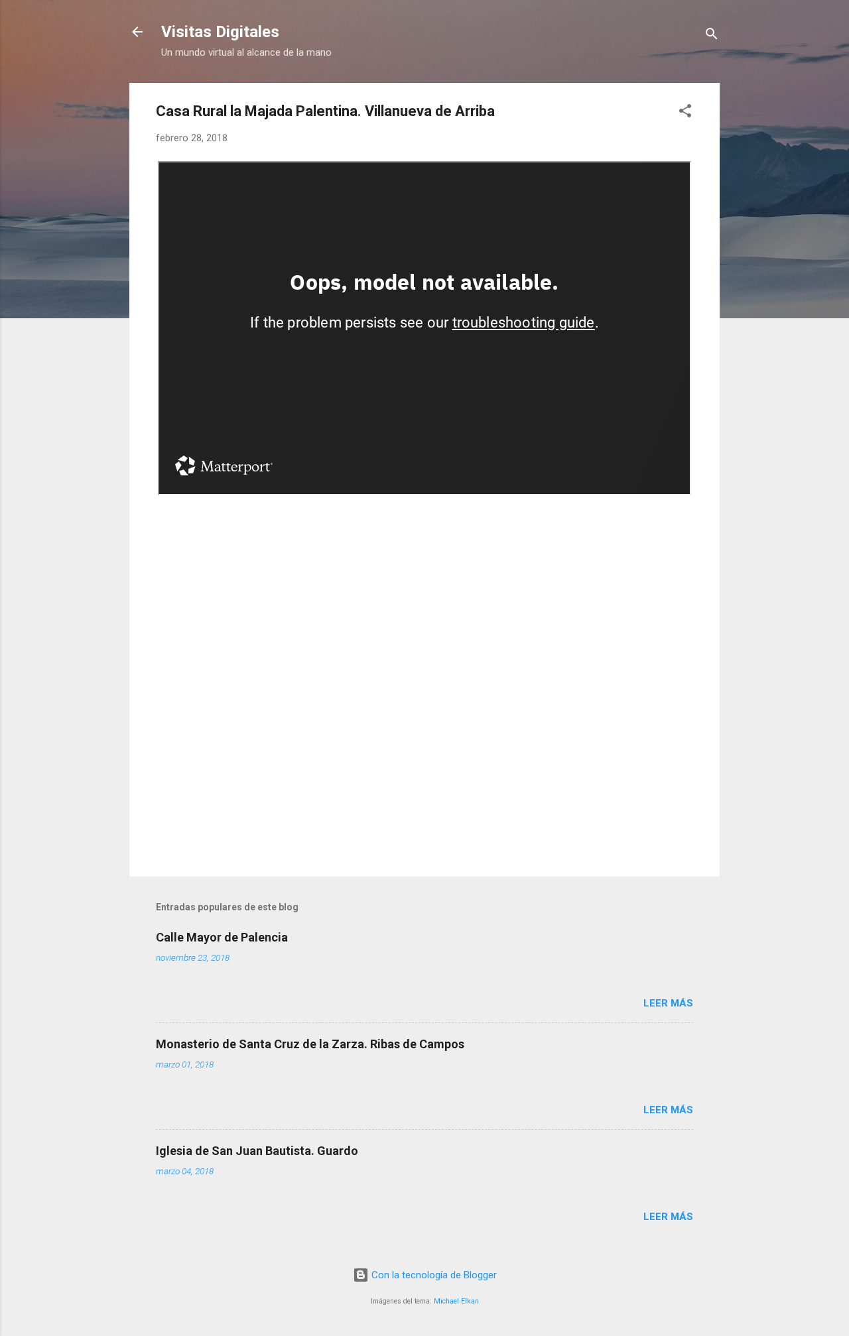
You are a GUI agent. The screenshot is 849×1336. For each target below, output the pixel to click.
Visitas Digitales (220, 32)
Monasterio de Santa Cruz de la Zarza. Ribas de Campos (310, 1044)
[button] (685, 113)
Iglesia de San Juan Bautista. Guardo (257, 1151)
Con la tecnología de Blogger (433, 1275)
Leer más (668, 1003)
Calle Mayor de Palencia (222, 937)
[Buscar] (712, 36)
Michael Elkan (456, 1301)
